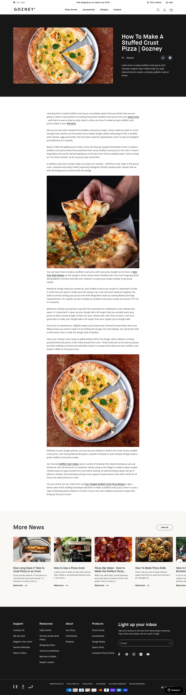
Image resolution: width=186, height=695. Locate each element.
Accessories (89, 9)
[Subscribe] (169, 643)
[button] (158, 9)
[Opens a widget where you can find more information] (173, 690)
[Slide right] (179, 562)
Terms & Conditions (49, 650)
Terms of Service (73, 684)
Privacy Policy (87, 684)
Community (71, 636)
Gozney (130, 57)
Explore (117, 9)
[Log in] (164, 10)
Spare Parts (98, 647)
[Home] (24, 10)
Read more (20, 585)
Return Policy (19, 653)
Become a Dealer (48, 656)
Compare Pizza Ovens (103, 653)
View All (164, 527)
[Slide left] (6, 562)
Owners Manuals (21, 647)
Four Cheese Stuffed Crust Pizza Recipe (104, 484)
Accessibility (101, 684)
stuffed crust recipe (69, 464)
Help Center (45, 630)
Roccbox (71, 123)
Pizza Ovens (71, 9)
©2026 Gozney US (56, 684)
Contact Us (18, 630)
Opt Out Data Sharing (136, 684)
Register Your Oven (22, 641)
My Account (19, 636)
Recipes (104, 9)
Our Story (70, 630)
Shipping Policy (47, 645)
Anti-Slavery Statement (117, 684)
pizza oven (133, 116)
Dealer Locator (46, 662)
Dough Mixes (98, 641)
